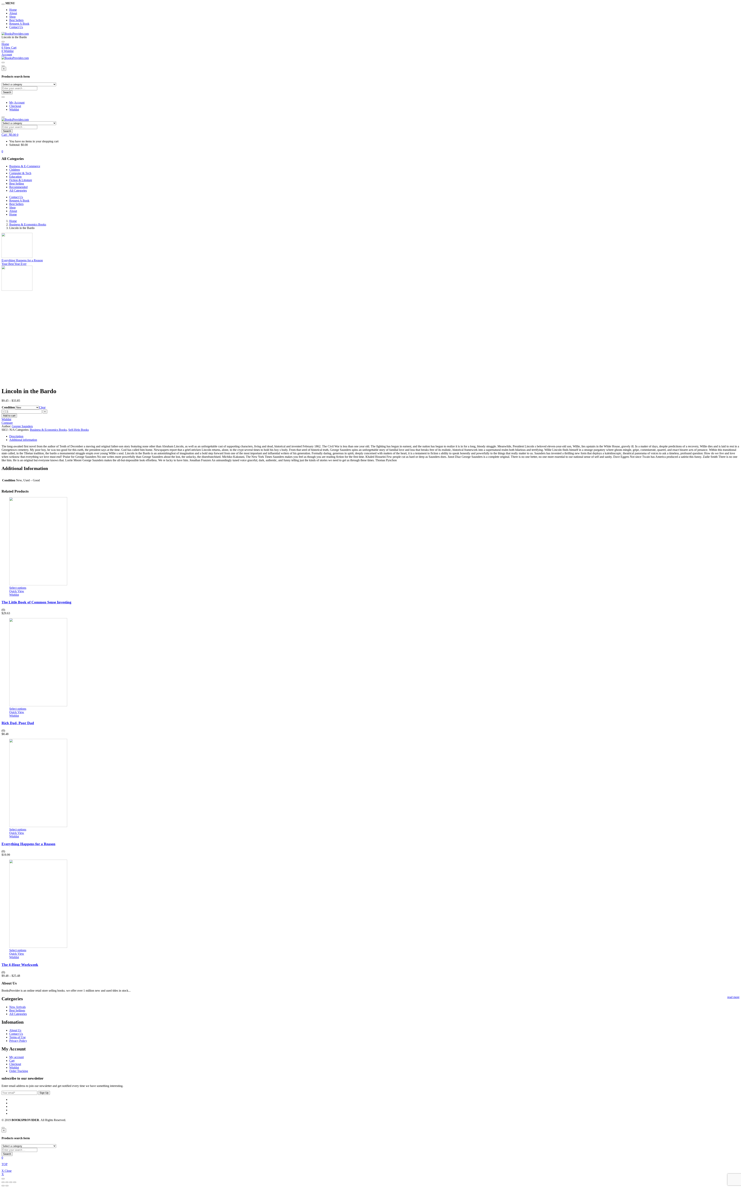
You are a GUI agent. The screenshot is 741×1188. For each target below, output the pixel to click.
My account (16, 1057)
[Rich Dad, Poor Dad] (38, 705)
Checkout (15, 106)
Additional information (23, 439)
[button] (10, 134)
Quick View (16, 591)
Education (15, 176)
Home (13, 9)
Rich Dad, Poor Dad (18, 723)
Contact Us (16, 27)
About (13, 13)
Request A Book (19, 23)
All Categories (18, 190)
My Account (17, 102)
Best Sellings (17, 1010)
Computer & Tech (20, 173)
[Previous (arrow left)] (3, 1185)
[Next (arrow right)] (6, 1185)
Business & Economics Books (27, 224)
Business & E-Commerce (24, 166)
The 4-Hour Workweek (20, 965)
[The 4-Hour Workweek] (38, 946)
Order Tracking (18, 1071)
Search (7, 92)
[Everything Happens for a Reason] (38, 826)
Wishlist (14, 109)
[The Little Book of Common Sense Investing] (38, 584)
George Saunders (22, 426)
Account (7, 54)
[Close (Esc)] (3, 1182)
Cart (11, 1060)
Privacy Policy (18, 1040)
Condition (8, 407)
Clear (42, 407)
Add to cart (9, 415)
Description (16, 436)
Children (14, 169)
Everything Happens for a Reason (28, 844)
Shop (12, 16)
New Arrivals (17, 1007)
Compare (7, 422)
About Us (15, 1030)
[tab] (374, 436)
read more (733, 997)
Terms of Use (17, 1037)
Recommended (18, 187)
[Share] (6, 1182)
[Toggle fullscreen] (10, 1182)
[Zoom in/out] (14, 1182)
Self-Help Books (78, 429)
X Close (7, 1170)
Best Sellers (16, 20)
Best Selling (16, 183)
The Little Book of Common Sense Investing (36, 602)
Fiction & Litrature (20, 180)
